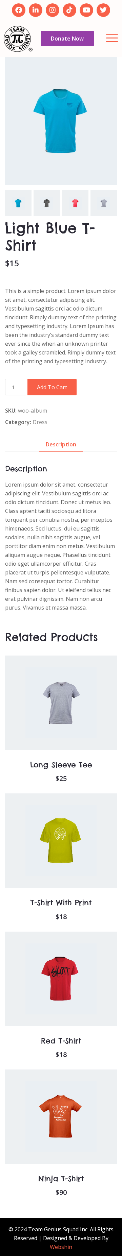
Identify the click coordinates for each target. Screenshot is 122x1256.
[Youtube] (86, 10)
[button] (51, 719)
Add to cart (52, 387)
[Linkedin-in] (35, 10)
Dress (40, 422)
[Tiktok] (69, 10)
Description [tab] (61, 444)
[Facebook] (18, 10)
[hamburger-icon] (111, 38)
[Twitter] (103, 10)
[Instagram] (52, 10)
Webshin (61, 1247)
